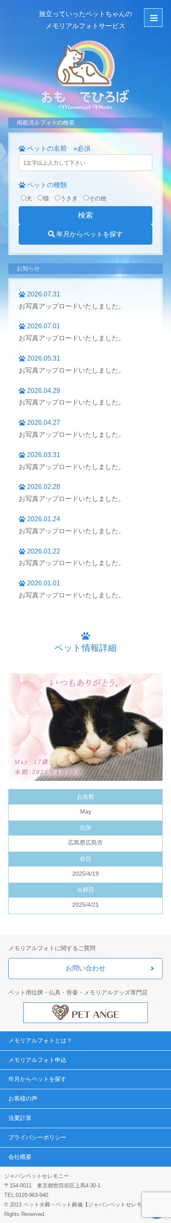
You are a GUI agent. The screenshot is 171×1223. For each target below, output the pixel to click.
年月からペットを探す (89, 234)
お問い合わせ (85, 968)
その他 (97, 198)
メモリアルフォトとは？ (40, 1040)
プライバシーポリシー (37, 1137)
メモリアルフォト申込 (37, 1060)
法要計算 (20, 1118)
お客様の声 (22, 1098)
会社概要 (20, 1156)
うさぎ (69, 198)
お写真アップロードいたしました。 (72, 306)
